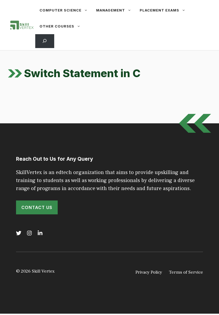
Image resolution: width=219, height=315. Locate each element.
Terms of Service (186, 272)
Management (110, 10)
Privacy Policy (148, 272)
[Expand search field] (44, 41)
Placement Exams (159, 10)
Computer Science (60, 10)
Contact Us (36, 207)
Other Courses (57, 26)
